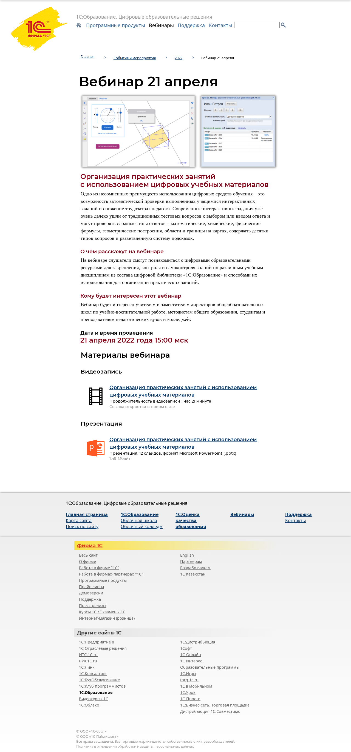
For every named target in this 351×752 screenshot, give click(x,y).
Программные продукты (115, 25)
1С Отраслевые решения (103, 648)
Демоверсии (91, 593)
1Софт (186, 648)
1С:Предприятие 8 (96, 642)
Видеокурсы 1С (93, 698)
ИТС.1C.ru (88, 654)
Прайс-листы (91, 586)
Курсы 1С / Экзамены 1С (102, 611)
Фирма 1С (90, 546)
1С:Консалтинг (93, 673)
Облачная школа (139, 520)
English (187, 555)
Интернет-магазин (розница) (107, 618)
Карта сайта (79, 520)
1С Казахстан (192, 574)
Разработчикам (195, 567)
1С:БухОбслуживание (99, 679)
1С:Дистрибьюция (197, 642)
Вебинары (161, 25)
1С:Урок (188, 692)
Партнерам (191, 561)
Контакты (220, 25)
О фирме (87, 561)
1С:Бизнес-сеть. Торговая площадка (215, 705)
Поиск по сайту (82, 526)
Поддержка (191, 25)
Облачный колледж (142, 526)
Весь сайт (88, 555)
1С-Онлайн (190, 654)
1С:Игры (188, 673)
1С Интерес (191, 660)
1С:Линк (87, 667)
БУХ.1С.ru (88, 660)
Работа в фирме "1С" (99, 567)
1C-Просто (190, 698)
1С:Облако (89, 705)
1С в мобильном (196, 686)
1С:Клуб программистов (102, 686)
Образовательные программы (209, 667)
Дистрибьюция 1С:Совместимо (210, 711)
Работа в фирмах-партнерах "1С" (111, 574)
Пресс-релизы (92, 605)
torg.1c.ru (189, 679)
